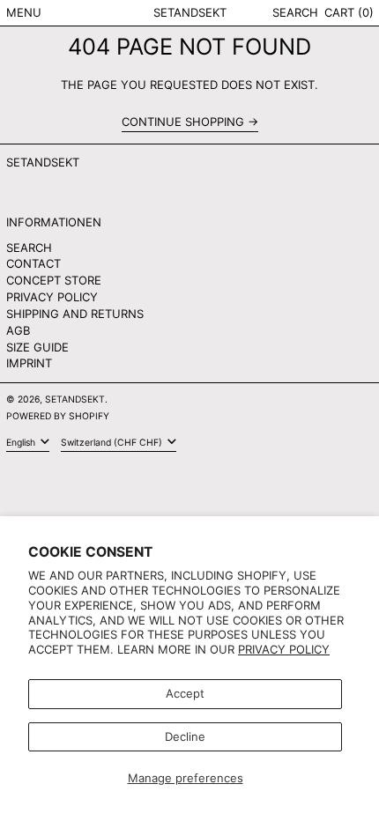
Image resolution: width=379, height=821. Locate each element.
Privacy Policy (284, 649)
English (22, 442)
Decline (185, 736)
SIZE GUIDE (37, 347)
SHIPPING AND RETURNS (75, 314)
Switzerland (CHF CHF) (113, 442)
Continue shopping (183, 122)
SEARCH (29, 247)
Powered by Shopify (57, 416)
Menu (23, 12)
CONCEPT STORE (53, 280)
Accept (185, 693)
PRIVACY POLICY (52, 297)
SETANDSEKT (190, 12)
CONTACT (33, 263)
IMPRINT (29, 363)
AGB (18, 330)
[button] (295, 13)
